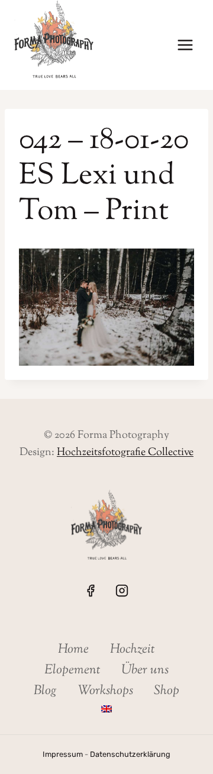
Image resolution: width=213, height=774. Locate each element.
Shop (166, 691)
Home (73, 649)
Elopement (72, 670)
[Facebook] (91, 591)
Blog (45, 691)
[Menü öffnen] (185, 45)
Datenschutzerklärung (130, 754)
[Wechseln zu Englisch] (106, 709)
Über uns (145, 670)
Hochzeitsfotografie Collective (125, 452)
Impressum (63, 754)
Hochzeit (132, 649)
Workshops (105, 691)
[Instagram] (122, 591)
